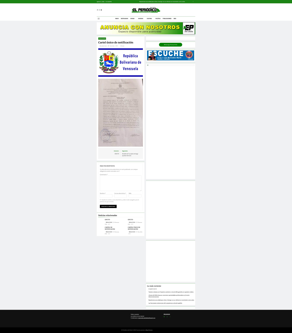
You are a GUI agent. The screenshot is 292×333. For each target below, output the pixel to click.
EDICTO (107, 219)
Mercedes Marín (103, 46)
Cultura (149, 18)
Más (175, 18)
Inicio (117, 18)
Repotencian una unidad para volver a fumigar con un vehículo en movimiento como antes (171, 300)
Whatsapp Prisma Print (170, 45)
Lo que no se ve (181, 2)
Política (158, 18)
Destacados (124, 18)
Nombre (103, 193)
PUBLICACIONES (102, 38)
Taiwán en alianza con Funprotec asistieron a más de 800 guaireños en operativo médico (171, 292)
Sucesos (140, 18)
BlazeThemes (149, 330)
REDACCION (109, 222)
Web (130, 193)
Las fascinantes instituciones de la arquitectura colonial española (165, 303)
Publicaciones (167, 18)
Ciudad (132, 18)
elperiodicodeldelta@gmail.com (146, 318)
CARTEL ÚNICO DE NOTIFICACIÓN (134, 228)
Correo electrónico (120, 193)
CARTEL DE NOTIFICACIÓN (110, 228)
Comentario (104, 174)
